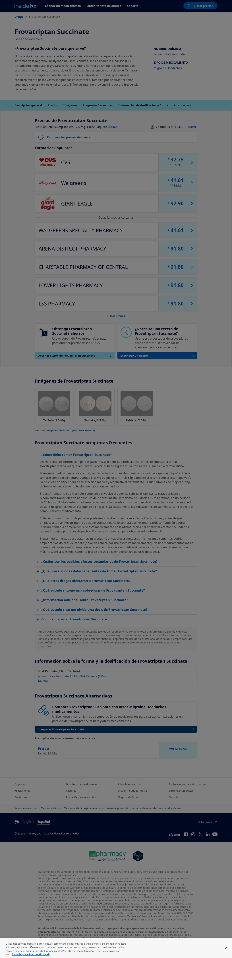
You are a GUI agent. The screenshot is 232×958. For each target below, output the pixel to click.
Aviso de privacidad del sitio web (30, 954)
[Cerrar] (226, 948)
